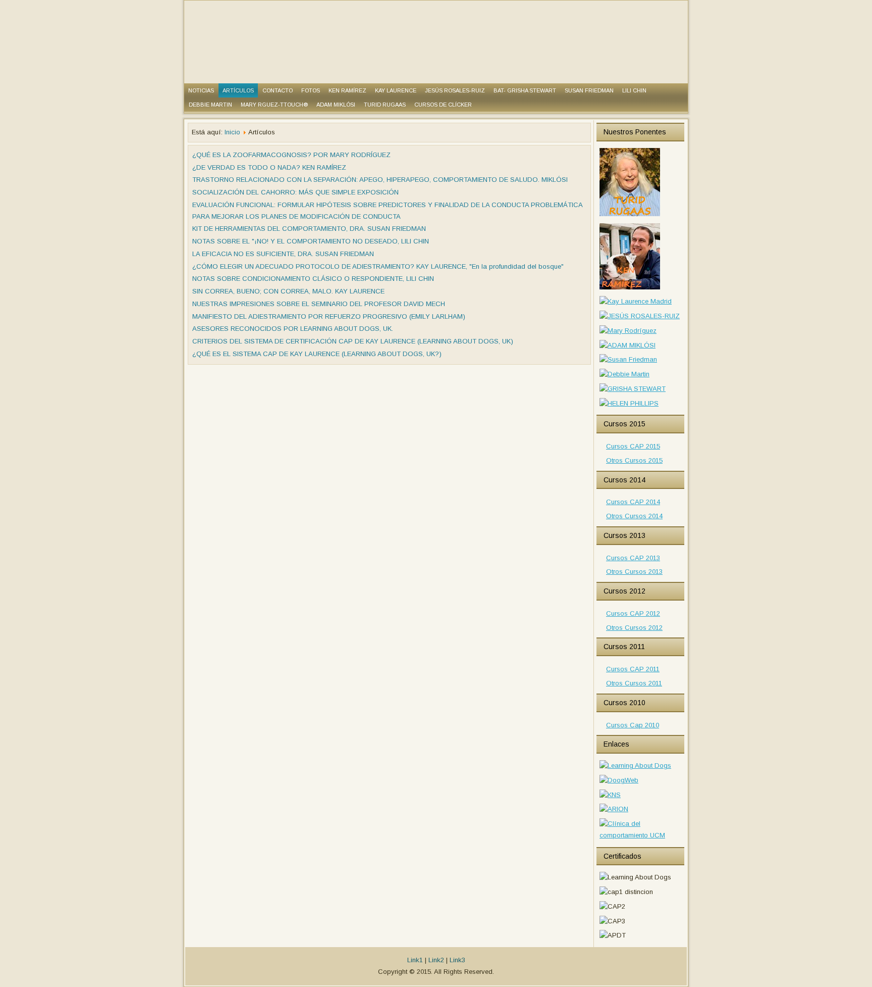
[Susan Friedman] (628, 359)
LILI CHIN (634, 90)
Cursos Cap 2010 (632, 725)
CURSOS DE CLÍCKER (443, 105)
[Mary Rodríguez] (628, 330)
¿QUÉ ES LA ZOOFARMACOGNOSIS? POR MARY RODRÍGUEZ (291, 155)
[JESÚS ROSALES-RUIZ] (639, 316)
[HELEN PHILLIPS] (629, 403)
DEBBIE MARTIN (210, 105)
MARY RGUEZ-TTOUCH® (274, 105)
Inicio (232, 132)
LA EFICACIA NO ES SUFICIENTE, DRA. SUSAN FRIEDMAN (283, 254)
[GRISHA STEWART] (632, 388)
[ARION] (614, 809)
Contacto (277, 90)
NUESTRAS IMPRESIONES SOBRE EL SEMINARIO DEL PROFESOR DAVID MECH (318, 304)
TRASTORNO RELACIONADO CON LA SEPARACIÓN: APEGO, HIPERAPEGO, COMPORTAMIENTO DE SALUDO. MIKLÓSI (380, 179)
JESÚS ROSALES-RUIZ (455, 90)
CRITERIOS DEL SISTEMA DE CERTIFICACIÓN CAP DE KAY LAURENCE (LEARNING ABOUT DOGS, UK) (352, 341)
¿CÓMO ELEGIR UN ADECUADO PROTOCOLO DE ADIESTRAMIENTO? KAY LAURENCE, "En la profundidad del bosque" (378, 266)
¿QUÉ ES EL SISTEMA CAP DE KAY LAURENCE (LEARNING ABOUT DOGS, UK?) (317, 354)
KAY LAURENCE (395, 90)
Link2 (436, 960)
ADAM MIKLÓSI (335, 105)
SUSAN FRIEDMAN (589, 90)
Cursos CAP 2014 (633, 502)
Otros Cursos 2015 (634, 460)
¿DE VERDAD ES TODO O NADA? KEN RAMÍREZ (269, 167)
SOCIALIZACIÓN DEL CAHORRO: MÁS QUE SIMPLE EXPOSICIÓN (295, 192)
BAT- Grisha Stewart (525, 90)
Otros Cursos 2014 (634, 516)
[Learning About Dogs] (635, 765)
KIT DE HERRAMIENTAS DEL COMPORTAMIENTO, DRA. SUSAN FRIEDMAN (309, 228)
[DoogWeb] (619, 780)
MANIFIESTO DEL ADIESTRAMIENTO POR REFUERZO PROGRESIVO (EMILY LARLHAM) (328, 316)
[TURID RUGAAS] (630, 215)
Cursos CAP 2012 (633, 613)
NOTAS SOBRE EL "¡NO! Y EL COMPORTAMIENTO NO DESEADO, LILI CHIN (310, 241)
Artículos (238, 90)
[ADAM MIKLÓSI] (627, 345)
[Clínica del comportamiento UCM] (640, 835)
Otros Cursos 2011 (634, 683)
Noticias (201, 90)
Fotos (310, 90)
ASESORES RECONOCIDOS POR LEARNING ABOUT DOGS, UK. (292, 328)
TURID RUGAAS (385, 105)
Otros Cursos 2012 (634, 627)
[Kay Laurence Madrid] (635, 301)
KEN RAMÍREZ (347, 90)
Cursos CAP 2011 (633, 669)
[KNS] (610, 795)
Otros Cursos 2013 (634, 571)
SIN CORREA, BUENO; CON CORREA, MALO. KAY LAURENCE (288, 291)
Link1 (415, 960)
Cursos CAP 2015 (633, 446)
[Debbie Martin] (624, 374)
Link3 (457, 960)
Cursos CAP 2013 (633, 558)
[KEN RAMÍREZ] (630, 288)
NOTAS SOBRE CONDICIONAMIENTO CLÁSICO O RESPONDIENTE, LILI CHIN (313, 278)
